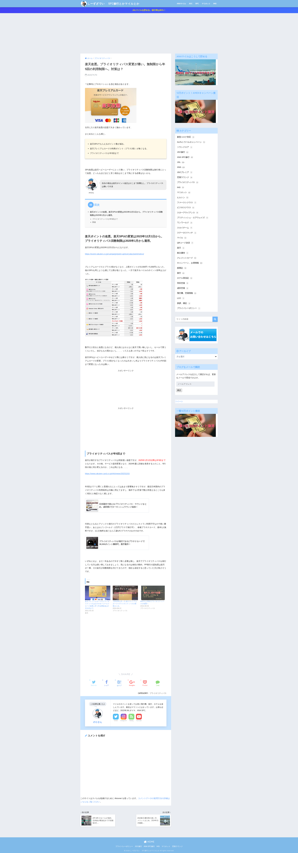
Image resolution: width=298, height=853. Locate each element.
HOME (150, 841)
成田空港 (182, 288)
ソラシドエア (184, 147)
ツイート (179, 401)
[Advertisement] (149, 33)
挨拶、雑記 (183, 303)
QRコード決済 (185, 243)
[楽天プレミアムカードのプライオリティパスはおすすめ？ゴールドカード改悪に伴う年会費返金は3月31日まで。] (97, 593)
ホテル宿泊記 (184, 278)
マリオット (206, 4)
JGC (190, 4)
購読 (179, 390)
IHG (215, 4)
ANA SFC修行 (185, 157)
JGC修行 (182, 152)
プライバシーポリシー (188, 308)
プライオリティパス (158, 693)
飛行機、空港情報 (186, 293)
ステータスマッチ (186, 233)
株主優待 (182, 253)
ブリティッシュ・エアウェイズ (192, 218)
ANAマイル (181, 4)
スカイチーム (184, 228)
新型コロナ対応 (185, 137)
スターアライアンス (187, 213)
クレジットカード (186, 258)
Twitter (116, 720)
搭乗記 (181, 268)
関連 (94, 222)
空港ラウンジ (184, 177)
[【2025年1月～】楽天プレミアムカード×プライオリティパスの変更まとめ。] (125, 593)
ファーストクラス (186, 202)
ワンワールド (184, 222)
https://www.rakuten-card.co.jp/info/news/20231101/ (107, 473)
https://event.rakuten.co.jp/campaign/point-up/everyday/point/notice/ (114, 254)
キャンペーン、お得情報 (189, 263)
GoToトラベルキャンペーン (191, 142)
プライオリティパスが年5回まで (105, 219)
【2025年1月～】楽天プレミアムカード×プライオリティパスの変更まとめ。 (125, 603)
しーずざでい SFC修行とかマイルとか (113, 3)
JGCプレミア (184, 172)
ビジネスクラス (185, 207)
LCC (180, 298)
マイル (181, 238)
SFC (197, 4)
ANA (181, 167)
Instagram (123, 720)
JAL (180, 162)
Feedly (131, 720)
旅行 (180, 273)
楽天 (180, 248)
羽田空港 (182, 283)
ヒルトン (182, 197)
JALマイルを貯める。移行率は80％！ (149, 10)
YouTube (139, 720)
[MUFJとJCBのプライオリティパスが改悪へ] (153, 593)
